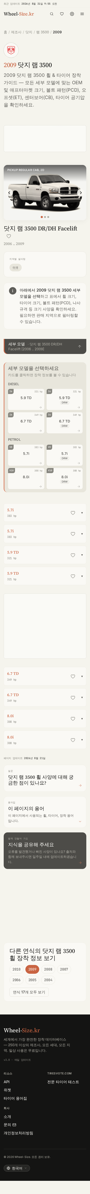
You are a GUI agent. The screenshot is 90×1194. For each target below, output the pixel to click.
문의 (7, 1124)
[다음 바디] (80, 192)
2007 (64, 969)
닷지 (28, 32)
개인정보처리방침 (18, 1133)
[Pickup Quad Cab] (45, 217)
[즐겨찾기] (62, 14)
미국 (15, 267)
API (6, 1081)
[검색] (52, 14)
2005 (32, 980)
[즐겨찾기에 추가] (9, 236)
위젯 (7, 1090)
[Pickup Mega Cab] (48, 217)
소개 (7, 1116)
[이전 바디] (9, 192)
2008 (48, 969)
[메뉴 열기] (82, 14)
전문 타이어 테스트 (63, 1081)
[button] (45, 346)
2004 (48, 980)
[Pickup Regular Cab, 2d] (42, 217)
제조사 (16, 32)
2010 (16, 969)
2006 (16, 980)
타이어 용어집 (15, 1098)
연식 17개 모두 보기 (29, 992)
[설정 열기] (72, 14)
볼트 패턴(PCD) (62, 90)
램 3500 (42, 32)
